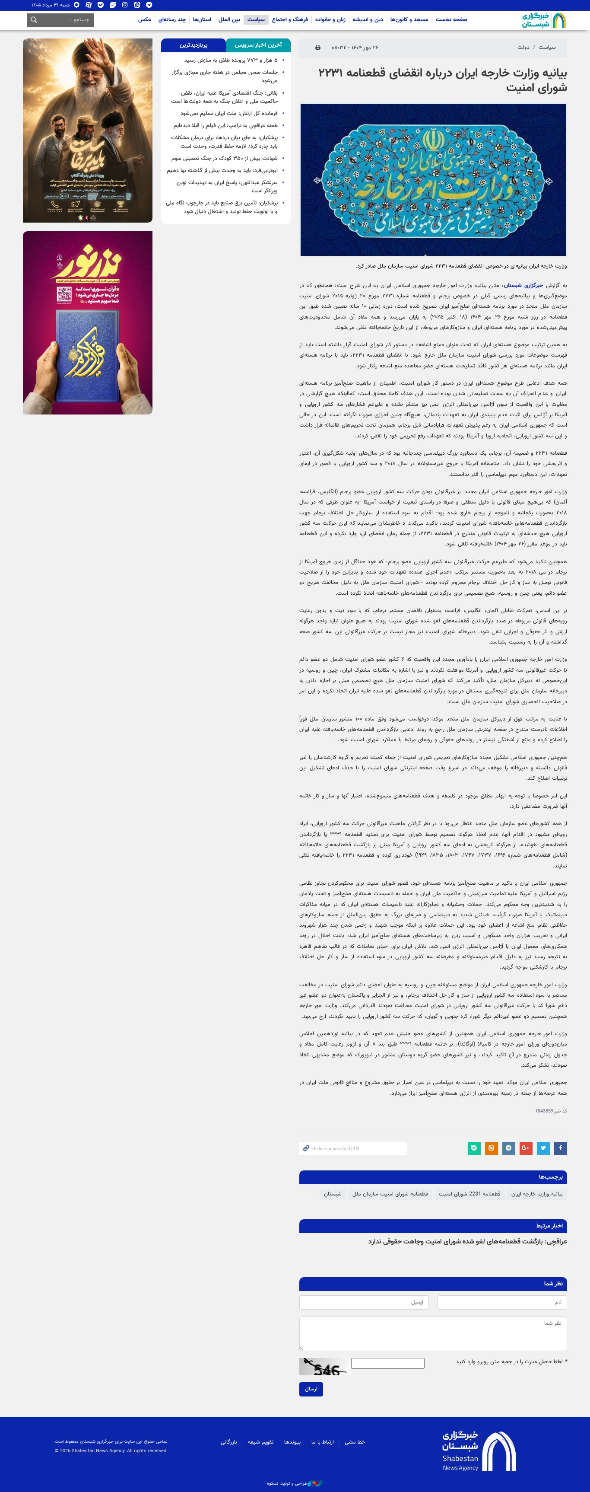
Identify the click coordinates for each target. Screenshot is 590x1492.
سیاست (256, 20)
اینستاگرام (125, 7)
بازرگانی (229, 1442)
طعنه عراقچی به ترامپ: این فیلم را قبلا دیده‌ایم (226, 125)
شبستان (519, 20)
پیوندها (292, 1442)
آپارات (89, 7)
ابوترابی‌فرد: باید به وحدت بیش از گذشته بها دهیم (222, 170)
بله (101, 7)
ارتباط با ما (322, 1442)
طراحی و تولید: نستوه (287, 1483)
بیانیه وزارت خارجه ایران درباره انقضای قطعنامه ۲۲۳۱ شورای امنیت (442, 81)
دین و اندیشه (368, 20)
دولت (523, 47)
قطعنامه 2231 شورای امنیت (470, 1194)
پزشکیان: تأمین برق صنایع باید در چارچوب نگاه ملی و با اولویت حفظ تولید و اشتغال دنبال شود (222, 207)
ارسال (311, 1389)
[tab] (258, 45)
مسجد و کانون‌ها (409, 20)
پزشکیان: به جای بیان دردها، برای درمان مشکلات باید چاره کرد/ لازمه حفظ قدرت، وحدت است (224, 142)
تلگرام (149, 7)
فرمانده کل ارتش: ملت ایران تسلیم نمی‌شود (229, 113)
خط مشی (355, 1442)
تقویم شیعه (260, 1442)
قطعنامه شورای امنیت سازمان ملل (390, 1194)
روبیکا (77, 7)
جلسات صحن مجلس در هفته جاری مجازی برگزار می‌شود (224, 76)
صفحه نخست (451, 20)
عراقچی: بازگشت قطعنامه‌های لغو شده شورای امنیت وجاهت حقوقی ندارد (467, 1242)
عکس (144, 20)
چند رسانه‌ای (172, 20)
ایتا (137, 7)
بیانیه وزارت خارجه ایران (537, 1194)
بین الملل (229, 20)
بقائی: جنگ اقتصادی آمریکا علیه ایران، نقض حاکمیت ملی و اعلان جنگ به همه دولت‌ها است (224, 97)
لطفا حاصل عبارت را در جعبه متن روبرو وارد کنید (511, 1362)
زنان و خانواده (330, 20)
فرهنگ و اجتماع (290, 20)
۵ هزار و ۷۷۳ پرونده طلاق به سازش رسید (231, 60)
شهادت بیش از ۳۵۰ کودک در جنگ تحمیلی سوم (224, 158)
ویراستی (113, 7)
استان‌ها (202, 20)
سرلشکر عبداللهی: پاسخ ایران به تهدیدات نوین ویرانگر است (227, 187)
